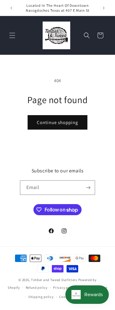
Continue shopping (57, 122)
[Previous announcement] (11, 8)
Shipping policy (41, 297)
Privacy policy (64, 287)
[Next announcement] (103, 8)
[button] (12, 35)
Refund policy (37, 287)
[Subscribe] (88, 187)
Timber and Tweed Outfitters (54, 280)
